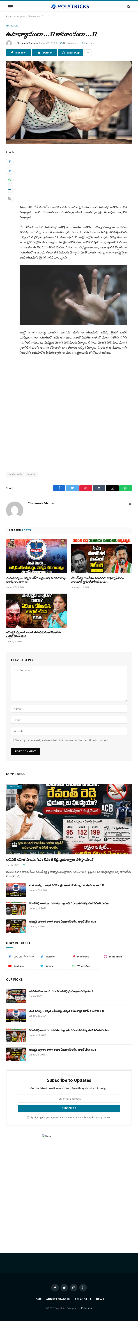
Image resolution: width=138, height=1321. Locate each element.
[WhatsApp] (9, 179)
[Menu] (10, 7)
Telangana (15, 787)
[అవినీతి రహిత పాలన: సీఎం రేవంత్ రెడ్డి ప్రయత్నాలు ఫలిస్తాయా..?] (69, 819)
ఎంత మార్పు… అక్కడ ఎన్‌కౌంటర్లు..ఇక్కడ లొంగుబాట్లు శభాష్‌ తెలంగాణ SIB (36, 580)
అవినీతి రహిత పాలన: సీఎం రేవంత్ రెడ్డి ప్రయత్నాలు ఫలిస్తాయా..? (50, 859)
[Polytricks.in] (69, 6)
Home (9, 16)
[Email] (9, 198)
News (100, 1299)
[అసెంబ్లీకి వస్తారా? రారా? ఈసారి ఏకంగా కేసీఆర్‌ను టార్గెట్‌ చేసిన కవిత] (36, 611)
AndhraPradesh (58, 1299)
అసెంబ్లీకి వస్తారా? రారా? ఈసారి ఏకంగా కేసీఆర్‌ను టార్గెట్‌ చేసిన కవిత (33, 634)
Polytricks (86, 1308)
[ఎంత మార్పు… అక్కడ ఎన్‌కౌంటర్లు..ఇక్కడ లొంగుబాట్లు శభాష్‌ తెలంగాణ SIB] (36, 556)
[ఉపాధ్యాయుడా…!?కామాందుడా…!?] (69, 102)
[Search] (128, 7)
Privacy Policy (91, 1117)
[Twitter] (9, 170)
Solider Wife (15, 474)
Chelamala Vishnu (26, 43)
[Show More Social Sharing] (87, 52)
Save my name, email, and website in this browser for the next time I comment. (62, 740)
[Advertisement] (77, 175)
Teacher (32, 474)
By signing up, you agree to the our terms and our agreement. (70, 1117)
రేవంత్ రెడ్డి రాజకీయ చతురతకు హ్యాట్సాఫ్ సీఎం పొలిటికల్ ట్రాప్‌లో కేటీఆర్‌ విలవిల (97, 580)
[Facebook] (9, 161)
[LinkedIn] (9, 189)
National (12, 25)
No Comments (71, 43)
